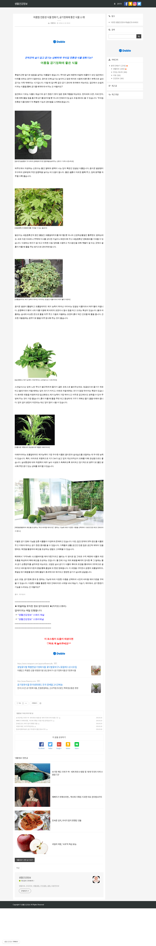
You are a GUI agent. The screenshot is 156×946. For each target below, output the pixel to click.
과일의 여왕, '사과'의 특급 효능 (25, 726)
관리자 (119, 3)
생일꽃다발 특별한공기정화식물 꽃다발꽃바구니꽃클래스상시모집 (47, 667)
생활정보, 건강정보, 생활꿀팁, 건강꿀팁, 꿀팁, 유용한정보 (39, 886)
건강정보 (118, 78)
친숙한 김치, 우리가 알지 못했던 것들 (26, 723)
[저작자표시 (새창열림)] (40, 703)
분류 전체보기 (118, 65)
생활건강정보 (21, 3)
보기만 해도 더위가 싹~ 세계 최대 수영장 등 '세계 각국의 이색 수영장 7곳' (37, 718)
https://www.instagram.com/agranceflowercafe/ (35, 663)
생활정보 (53, 23)
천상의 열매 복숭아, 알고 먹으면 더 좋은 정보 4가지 (31, 729)
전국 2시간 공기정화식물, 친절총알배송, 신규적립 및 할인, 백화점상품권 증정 (47, 688)
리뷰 (117, 75)
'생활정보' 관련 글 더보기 (24, 860)
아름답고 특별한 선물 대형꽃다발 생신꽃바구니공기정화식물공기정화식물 (46, 670)
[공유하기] (22, 703)
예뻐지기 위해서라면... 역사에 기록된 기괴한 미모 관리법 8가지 (34, 721)
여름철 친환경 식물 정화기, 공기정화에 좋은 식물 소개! (59, 17)
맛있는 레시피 (120, 72)
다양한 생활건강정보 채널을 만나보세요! (124, 22)
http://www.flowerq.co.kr (26, 681)
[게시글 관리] (26, 703)
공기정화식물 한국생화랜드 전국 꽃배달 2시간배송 (40, 684)
